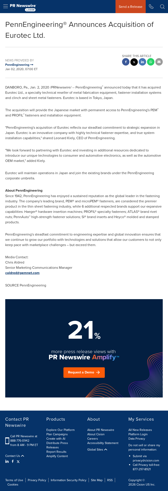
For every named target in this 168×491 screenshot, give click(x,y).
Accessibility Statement (102, 443)
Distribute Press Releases (57, 445)
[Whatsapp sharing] (150, 62)
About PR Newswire (100, 430)
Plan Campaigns (57, 434)
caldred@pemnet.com (22, 272)
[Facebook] (13, 461)
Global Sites (95, 449)
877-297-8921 (142, 469)
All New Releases (140, 430)
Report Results (56, 451)
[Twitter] (18, 461)
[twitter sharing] (134, 62)
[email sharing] (159, 62)
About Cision (96, 434)
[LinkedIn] (7, 461)
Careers (92, 438)
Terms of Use (14, 480)
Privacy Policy (37, 480)
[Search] (162, 6)
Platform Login (138, 434)
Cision (140, 484)
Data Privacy (136, 438)
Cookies (12, 484)
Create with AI (55, 438)
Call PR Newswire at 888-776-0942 (23, 438)
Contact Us (13, 456)
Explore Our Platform (60, 430)
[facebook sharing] (126, 62)
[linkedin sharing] (142, 62)
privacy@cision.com (146, 460)
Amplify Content (57, 456)
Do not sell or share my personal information (144, 447)
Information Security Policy (68, 480)
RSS (110, 480)
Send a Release (130, 6)
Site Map (97, 480)
